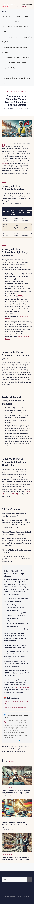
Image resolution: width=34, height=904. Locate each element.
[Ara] (29, 879)
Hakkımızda (28, 16)
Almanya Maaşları (21, 91)
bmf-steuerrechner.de (22, 687)
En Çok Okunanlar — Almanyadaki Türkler (17, 57)
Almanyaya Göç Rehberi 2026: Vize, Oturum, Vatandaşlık (14, 49)
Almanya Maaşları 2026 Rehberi (15, 707)
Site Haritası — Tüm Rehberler (17, 62)
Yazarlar (18, 16)
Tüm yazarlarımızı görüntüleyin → (14, 741)
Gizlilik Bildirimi (7, 16)
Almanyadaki (27, 5)
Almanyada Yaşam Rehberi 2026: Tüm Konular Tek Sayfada (16, 29)
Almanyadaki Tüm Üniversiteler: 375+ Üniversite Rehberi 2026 (16, 80)
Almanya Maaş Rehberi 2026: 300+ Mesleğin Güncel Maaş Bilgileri (17, 39)
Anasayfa (10, 91)
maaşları (5, 163)
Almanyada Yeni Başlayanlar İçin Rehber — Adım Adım (16, 70)
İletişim (17, 21)
